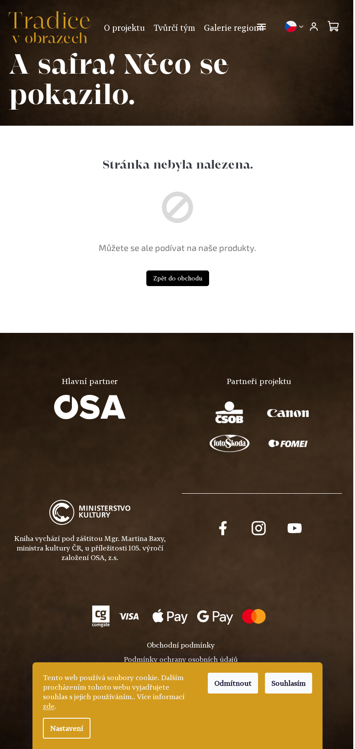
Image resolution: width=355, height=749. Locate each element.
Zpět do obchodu (177, 278)
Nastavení (66, 728)
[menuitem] (124, 28)
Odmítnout (233, 683)
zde (49, 706)
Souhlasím (288, 683)
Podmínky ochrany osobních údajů (181, 659)
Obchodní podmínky (181, 645)
